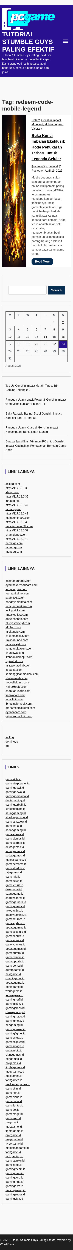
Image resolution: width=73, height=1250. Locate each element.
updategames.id (15, 948)
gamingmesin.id (15, 1169)
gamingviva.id (14, 1198)
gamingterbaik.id (15, 804)
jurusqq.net (12, 500)
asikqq (9, 737)
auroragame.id (14, 969)
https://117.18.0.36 (16, 488)
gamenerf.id (12, 1092)
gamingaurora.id (15, 902)
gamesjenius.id (15, 838)
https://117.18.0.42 (16, 505)
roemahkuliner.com (17, 593)
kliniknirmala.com (16, 678)
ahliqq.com (12, 492)
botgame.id (12, 1122)
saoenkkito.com (15, 597)
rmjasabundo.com (16, 640)
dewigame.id (13, 889)
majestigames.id (15, 859)
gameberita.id (14, 965)
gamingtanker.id (15, 1029)
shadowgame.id (15, 897)
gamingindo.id (14, 1181)
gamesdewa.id (14, 834)
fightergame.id (14, 1130)
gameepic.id (13, 1118)
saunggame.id (14, 893)
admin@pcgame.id (46, 166)
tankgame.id (13, 1152)
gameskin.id (13, 1088)
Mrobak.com (13, 627)
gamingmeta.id (14, 1020)
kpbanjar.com (13, 669)
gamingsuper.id (15, 1194)
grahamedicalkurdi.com (20, 707)
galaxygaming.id (15, 914)
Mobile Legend (53, 124)
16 (63, 336)
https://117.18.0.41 (16, 513)
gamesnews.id (14, 940)
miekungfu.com (15, 631)
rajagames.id (13, 872)
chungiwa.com (14, 652)
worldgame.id (14, 991)
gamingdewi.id (14, 787)
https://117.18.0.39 (16, 496)
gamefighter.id (14, 1105)
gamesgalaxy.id (15, 923)
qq (7, 745)
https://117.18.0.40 (16, 538)
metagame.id (13, 1126)
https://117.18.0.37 (16, 530)
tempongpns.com (16, 589)
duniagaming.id (15, 800)
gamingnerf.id (14, 999)
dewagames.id (14, 847)
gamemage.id (14, 1113)
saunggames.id (15, 851)
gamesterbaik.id (15, 842)
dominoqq (11, 741)
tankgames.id (13, 1080)
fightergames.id (15, 1067)
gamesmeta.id (14, 1037)
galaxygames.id (15, 944)
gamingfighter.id (15, 1033)
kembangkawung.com (19, 648)
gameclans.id (13, 1097)
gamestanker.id (15, 1160)
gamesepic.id (13, 1050)
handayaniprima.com (18, 601)
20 (36, 344)
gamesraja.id (13, 825)
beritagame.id (14, 986)
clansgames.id (14, 1054)
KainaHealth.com (16, 686)
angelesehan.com (16, 618)
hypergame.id (14, 1143)
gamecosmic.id (14, 957)
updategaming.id (16, 927)
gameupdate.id (14, 961)
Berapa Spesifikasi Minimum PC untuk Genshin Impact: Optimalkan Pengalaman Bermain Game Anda (35, 445)
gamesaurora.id (15, 919)
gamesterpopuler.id (17, 783)
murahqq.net (13, 509)
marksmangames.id (17, 1084)
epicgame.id (13, 1135)
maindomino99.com (17, 517)
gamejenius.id (14, 885)
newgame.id (13, 974)
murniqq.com (13, 547)
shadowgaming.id (16, 817)
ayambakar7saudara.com (21, 585)
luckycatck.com (15, 610)
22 (54, 344)
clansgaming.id (15, 1012)
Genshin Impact (51, 120)
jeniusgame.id (14, 995)
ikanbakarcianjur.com (18, 657)
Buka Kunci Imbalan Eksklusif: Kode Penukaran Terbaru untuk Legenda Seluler (48, 147)
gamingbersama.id (17, 796)
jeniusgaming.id (15, 808)
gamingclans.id (15, 1008)
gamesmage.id (14, 1046)
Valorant (37, 128)
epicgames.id (13, 1075)
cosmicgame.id (14, 978)
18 (18, 344)
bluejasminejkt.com (17, 623)
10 (10, 336)
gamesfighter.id (15, 1041)
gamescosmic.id (15, 931)
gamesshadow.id (16, 821)
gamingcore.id (14, 1177)
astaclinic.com (14, 699)
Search (56, 290)
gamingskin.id (14, 1003)
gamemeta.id (13, 1101)
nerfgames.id (13, 1058)
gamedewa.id (14, 880)
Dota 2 (36, 120)
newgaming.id (14, 910)
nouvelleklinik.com (17, 682)
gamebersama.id (16, 863)
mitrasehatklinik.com (18, 665)
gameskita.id (13, 779)
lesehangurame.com (18, 580)
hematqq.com (14, 543)
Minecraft (37, 124)
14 (45, 336)
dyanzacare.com (15, 712)
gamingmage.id (15, 1016)
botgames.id (13, 1063)
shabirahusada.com (17, 690)
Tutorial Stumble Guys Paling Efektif (28, 42)
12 (27, 336)
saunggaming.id (15, 813)
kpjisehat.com (14, 661)
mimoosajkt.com (15, 644)
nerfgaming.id (14, 1024)
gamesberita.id (14, 936)
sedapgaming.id (15, 830)
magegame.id (14, 1139)
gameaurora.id (14, 952)
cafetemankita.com (17, 635)
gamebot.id (12, 1109)
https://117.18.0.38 (16, 521)
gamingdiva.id (14, 1186)
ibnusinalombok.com (18, 703)
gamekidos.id (13, 1164)
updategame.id (14, 982)
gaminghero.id (14, 1173)
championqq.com (16, 534)
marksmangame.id (17, 1147)
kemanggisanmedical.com (21, 673)
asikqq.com (12, 483)
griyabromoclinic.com (18, 716)
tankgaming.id (14, 1156)
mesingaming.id (15, 1190)
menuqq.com (13, 551)
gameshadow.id (15, 868)
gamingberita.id (15, 906)
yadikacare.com (15, 695)
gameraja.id (12, 876)
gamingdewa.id (15, 791)
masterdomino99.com (19, 526)
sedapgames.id (15, 855)
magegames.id (14, 1071)
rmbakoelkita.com (16, 614)
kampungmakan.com (18, 606)
